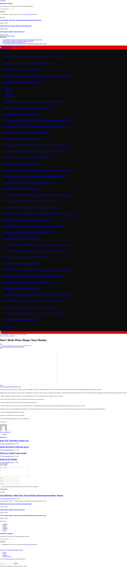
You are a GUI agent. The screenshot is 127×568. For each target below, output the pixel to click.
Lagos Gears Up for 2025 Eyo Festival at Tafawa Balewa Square (26, 220)
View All (8, 98)
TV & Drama (9, 90)
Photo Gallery (9, 97)
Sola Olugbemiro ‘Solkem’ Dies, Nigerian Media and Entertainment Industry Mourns (21, 20)
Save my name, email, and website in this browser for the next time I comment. (20, 486)
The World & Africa (10, 326)
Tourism (8, 91)
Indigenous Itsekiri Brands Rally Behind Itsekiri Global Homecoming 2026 (31, 201)
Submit (15, 563)
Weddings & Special (10, 94)
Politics (7, 87)
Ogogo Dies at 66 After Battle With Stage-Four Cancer (23, 82)
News (4, 54)
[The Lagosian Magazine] (6, 47)
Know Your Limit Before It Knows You (14, 441)
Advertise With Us (7, 556)
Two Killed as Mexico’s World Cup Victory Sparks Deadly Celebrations (29, 307)
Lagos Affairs (6, 328)
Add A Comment (4, 463)
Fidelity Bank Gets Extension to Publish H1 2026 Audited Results (16, 26)
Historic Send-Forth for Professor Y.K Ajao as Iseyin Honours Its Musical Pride (32, 207)
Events (7, 93)
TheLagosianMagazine (8, 345)
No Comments (23, 345)
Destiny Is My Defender (8, 459)
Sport (4, 324)
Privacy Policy (28, 14)
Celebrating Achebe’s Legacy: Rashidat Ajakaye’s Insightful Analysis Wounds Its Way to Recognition (40, 214)
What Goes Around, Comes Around (13, 453)
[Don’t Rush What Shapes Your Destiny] (28, 384)
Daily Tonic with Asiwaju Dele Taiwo (7, 335)
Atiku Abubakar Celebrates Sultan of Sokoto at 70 (12, 31)
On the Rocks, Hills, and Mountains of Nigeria (20, 320)
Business (8, 89)
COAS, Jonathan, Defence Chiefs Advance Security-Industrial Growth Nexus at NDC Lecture (25, 43)
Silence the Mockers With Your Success (14, 447)
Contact (5, 552)
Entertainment (9, 95)
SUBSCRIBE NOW (5, 48)
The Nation (6, 325)
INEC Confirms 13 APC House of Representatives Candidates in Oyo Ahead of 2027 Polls (36, 313)
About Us (5, 555)
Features (5, 86)
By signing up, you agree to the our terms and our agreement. (19, 14)
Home (4, 52)
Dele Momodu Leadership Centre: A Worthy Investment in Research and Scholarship (34, 301)
